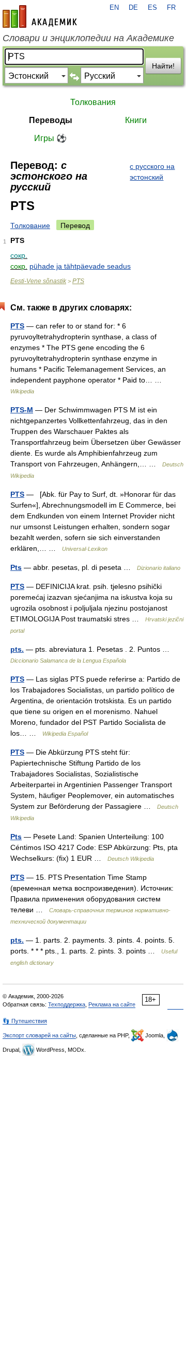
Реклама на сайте (111, 1004)
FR (171, 7)
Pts (16, 567)
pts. (17, 649)
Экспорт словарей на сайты (39, 1035)
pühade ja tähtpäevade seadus (80, 266)
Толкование (30, 225)
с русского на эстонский (152, 171)
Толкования (93, 102)
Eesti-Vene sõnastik (38, 281)
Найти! (163, 66)
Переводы (50, 120)
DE (133, 7)
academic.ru (40, 16)
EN (114, 7)
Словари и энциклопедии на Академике (88, 38)
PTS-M (21, 410)
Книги (136, 120)
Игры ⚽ (50, 138)
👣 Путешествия (25, 1021)
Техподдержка (66, 1004)
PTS (78, 281)
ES (152, 7)
